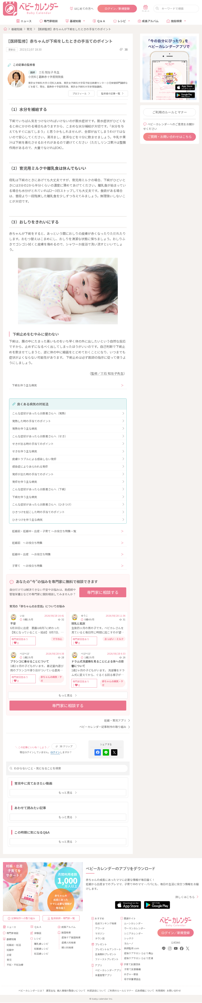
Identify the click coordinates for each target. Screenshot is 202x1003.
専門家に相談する (103, 592)
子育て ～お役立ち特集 (27, 566)
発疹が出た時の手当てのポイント (33, 474)
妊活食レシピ (41, 953)
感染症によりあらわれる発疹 (30, 466)
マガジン (100, 933)
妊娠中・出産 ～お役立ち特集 (31, 554)
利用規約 (160, 990)
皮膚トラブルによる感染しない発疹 (34, 459)
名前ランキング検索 (105, 923)
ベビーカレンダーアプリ (106, 970)
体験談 (37, 933)
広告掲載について (144, 990)
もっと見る (65, 695)
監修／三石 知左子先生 (107, 373)
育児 (29, 29)
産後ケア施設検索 (71, 937)
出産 (9, 954)
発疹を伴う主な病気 (24, 482)
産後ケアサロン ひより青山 (135, 953)
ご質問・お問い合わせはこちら (170, 136)
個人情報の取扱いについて (71, 990)
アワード (100, 928)
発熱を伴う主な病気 (24, 428)
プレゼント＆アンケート (106, 949)
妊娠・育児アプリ (115, 720)
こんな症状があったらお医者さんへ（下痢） (39, 489)
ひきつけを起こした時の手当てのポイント (38, 512)
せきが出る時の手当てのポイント (33, 444)
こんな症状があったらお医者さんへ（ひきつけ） (42, 504)
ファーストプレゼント (106, 959)
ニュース (26, 21)
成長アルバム (150, 21)
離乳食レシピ (41, 943)
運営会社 (50, 990)
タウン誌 (100, 938)
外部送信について (96, 990)
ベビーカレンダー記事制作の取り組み (102, 727)
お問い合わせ (174, 990)
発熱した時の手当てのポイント (31, 421)
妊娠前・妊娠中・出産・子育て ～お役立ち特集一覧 (44, 531)
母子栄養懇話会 (132, 979)
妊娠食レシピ (41, 948)
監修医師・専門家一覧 (63, 918)
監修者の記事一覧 (110, 93)
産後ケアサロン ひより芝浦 (135, 958)
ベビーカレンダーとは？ (31, 990)
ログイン (55, 752)
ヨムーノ (128, 943)
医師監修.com (131, 948)
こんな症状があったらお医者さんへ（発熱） (39, 413)
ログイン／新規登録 (117, 8)
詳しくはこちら (185, 897)
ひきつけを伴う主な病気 (27, 520)
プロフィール (79, 93)
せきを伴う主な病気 (24, 451)
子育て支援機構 (132, 969)
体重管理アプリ (103, 975)
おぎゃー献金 (131, 974)
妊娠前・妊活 (14, 944)
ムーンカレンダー (133, 923)
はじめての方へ (84, 8)
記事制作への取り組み (23, 918)
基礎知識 (75, 21)
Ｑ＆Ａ (101, 21)
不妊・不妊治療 (15, 964)
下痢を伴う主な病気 (24, 385)
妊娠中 (10, 949)
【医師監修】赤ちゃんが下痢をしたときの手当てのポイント (73, 29)
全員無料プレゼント (105, 954)
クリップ (66, 746)
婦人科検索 (67, 947)
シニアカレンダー (133, 933)
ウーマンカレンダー (134, 928)
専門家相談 (51, 21)
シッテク (129, 938)
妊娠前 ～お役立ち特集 (27, 543)
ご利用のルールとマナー (169, 112)
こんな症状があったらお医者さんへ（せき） (39, 436)
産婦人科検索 (69, 942)
